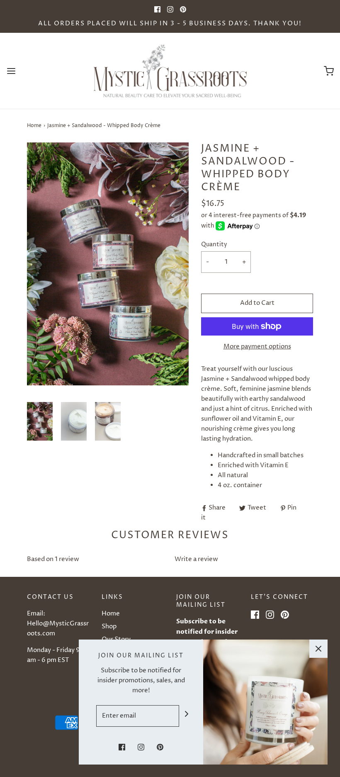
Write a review (196, 559)
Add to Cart (257, 303)
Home (34, 125)
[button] (40, 421)
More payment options (257, 346)
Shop (109, 626)
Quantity (214, 244)
